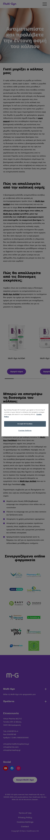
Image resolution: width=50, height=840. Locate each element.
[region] (25, 419)
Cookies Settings (25, 430)
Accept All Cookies (24, 424)
